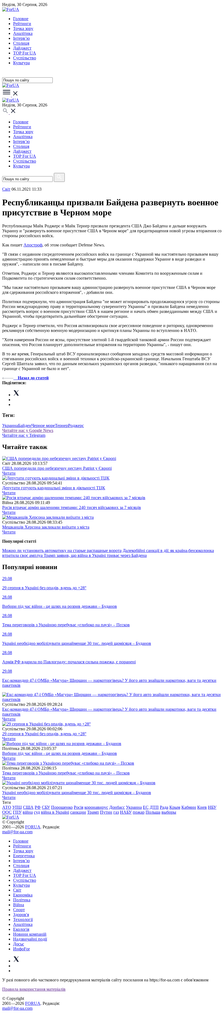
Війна (18, 904)
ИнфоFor (21, 949)
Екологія (21, 929)
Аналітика (23, 33)
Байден (24, 425)
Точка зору (23, 28)
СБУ (46, 807)
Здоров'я (21, 914)
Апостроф (32, 245)
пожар (139, 812)
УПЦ (17, 807)
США (28, 807)
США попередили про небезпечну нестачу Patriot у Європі (57, 468)
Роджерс (76, 425)
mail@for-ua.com (17, 831)
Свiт (6, 189)
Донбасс (117, 807)
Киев (202, 807)
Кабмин (188, 807)
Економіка (23, 895)
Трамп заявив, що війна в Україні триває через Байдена (95, 555)
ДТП (154, 807)
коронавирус (96, 807)
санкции (78, 812)
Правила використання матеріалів (34, 989)
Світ (17, 890)
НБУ (212, 807)
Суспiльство (24, 58)
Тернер (61, 425)
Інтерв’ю (21, 38)
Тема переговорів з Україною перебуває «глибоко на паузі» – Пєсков (66, 773)
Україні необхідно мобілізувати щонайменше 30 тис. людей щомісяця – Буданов (76, 792)
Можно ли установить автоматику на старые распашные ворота (62, 550)
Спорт (19, 909)
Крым (174, 807)
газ (116, 812)
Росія (78, 807)
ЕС (146, 807)
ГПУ (17, 812)
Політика (21, 900)
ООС (7, 812)
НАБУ (126, 812)
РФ (38, 807)
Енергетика (24, 855)
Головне (20, 18)
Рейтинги (22, 23)
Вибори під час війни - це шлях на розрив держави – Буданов (59, 753)
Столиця (21, 43)
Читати (9, 473)
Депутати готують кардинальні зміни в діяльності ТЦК (53, 488)
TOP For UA (24, 53)
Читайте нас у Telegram (23, 435)
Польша (153, 812)
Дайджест (22, 48)
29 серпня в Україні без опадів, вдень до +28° (44, 733)
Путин (106, 812)
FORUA (32, 827)
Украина (10, 425)
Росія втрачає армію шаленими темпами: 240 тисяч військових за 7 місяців (71, 507)
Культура (21, 62)
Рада (164, 807)
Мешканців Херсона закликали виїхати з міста (45, 527)
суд (37, 812)
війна (28, 812)
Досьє (18, 944)
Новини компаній (29, 934)
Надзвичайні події (30, 939)
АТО (6, 807)
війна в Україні (55, 812)
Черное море (43, 425)
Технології (23, 919)
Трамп (93, 812)
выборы (168, 812)
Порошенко (62, 807)
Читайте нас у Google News (27, 430)
